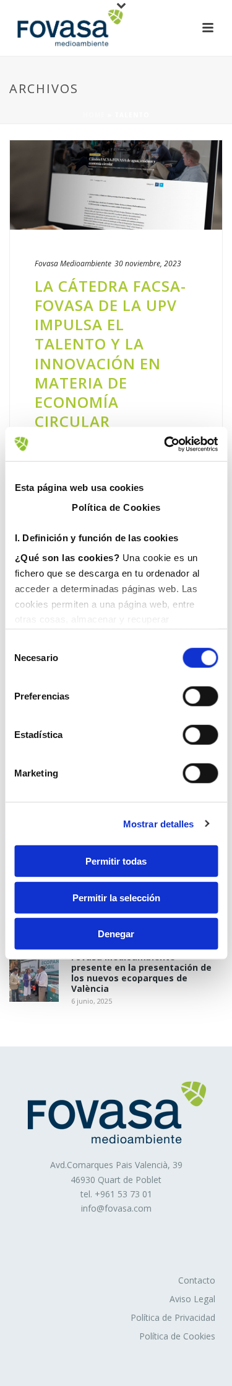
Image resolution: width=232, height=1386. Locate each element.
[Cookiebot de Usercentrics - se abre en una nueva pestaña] (165, 444)
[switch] (200, 696)
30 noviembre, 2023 (147, 263)
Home (94, 114)
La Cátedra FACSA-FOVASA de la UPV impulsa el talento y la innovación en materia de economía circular (110, 353)
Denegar (116, 934)
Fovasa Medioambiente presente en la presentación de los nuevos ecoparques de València (141, 973)
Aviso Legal (192, 1299)
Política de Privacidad (173, 1317)
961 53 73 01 (126, 1194)
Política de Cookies (177, 1336)
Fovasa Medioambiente (73, 263)
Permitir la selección (116, 897)
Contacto (196, 1280)
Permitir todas (116, 861)
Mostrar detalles (158, 823)
